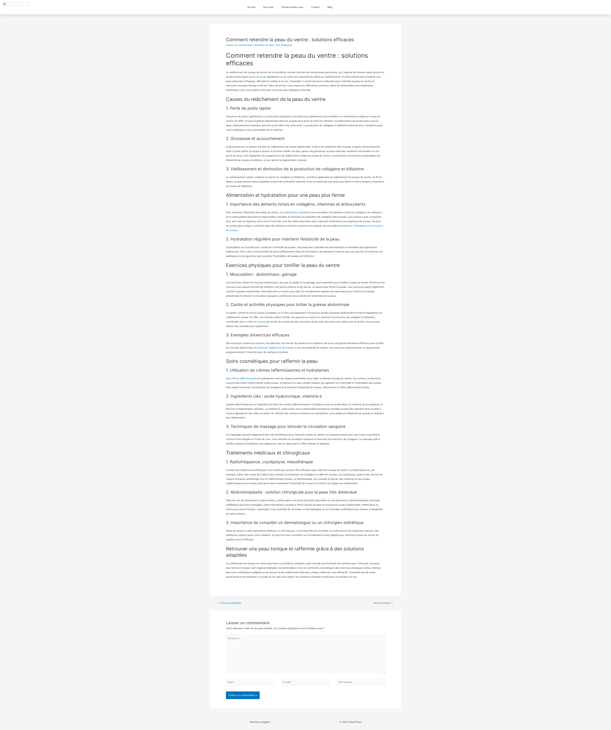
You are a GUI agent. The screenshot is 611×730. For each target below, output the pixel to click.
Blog (329, 7)
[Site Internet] (360, 682)
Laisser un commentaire (239, 45)
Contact (315, 7)
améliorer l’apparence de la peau (275, 347)
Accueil (251, 7)
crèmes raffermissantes (244, 378)
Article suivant (383, 602)
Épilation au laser (264, 45)
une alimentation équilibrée (295, 212)
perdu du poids (257, 76)
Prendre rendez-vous (292, 7)
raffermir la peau (256, 321)
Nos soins (268, 7)
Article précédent (229, 602)
